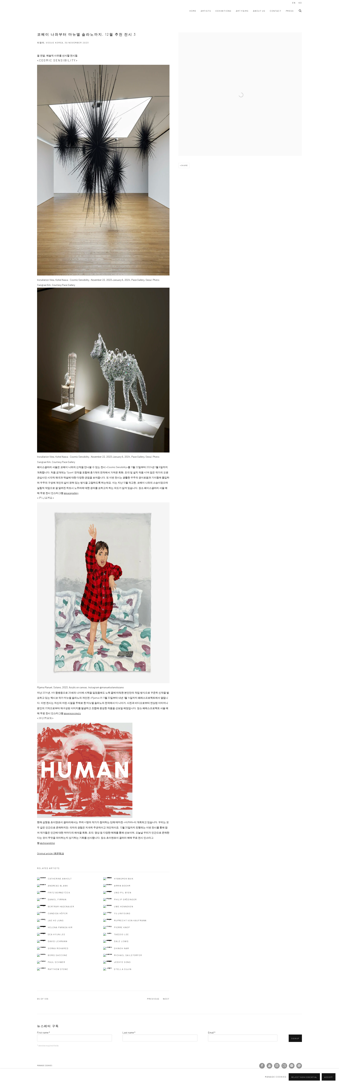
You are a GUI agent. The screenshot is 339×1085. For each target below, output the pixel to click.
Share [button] (184, 165)
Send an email (299, 1066)
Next (166, 998)
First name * (43, 1032)
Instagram (277, 1066)
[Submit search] (300, 10)
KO (300, 2)
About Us (259, 11)
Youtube (269, 1066)
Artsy (284, 1066)
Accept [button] (328, 1077)
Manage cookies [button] (44, 1065)
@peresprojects (72, 713)
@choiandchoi (47, 842)
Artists (206, 11)
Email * (211, 1032)
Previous (153, 998)
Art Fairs (242, 11)
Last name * (129, 1032)
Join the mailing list (292, 1066)
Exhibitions (223, 11)
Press (290, 11)
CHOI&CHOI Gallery (54, 11)
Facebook (262, 1066)
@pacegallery (71, 492)
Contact (275, 11)
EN (294, 2)
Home (192, 11)
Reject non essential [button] (304, 1077)
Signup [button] (295, 1038)
